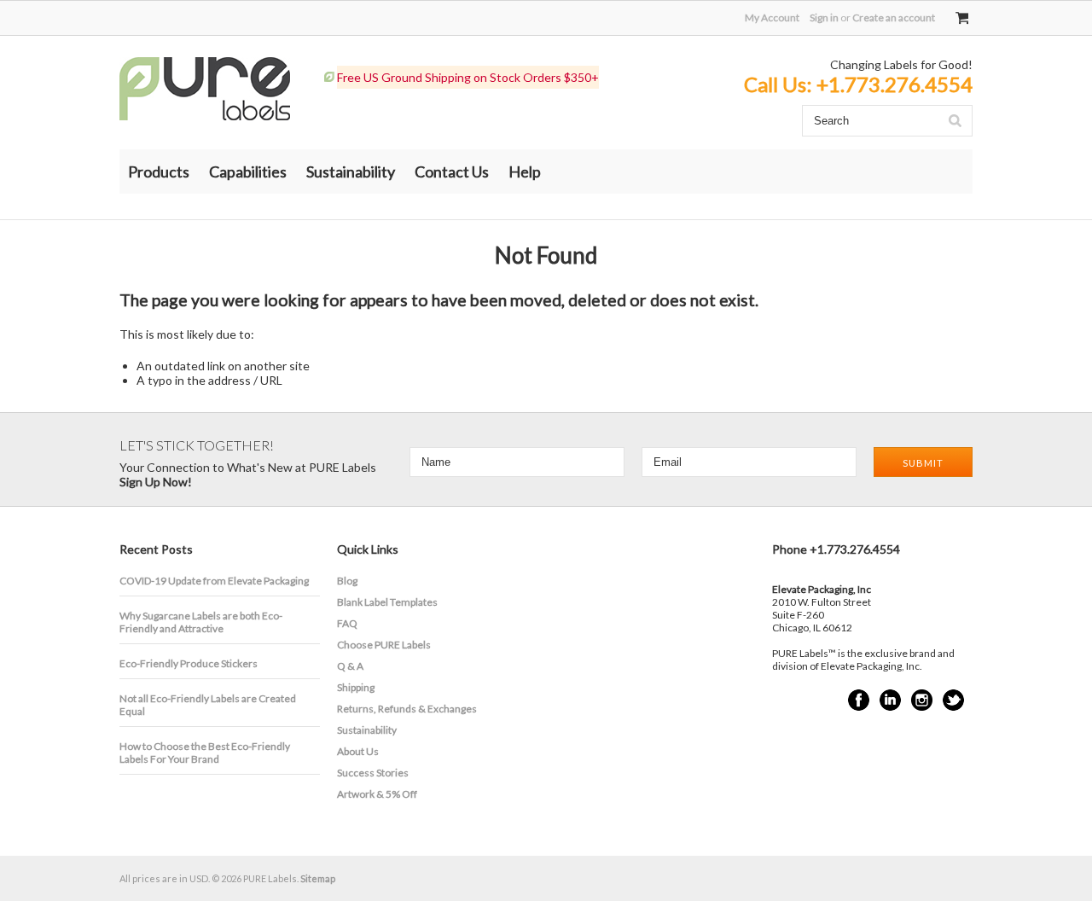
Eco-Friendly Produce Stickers (188, 663)
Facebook (858, 700)
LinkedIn (890, 700)
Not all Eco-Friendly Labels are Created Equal (207, 705)
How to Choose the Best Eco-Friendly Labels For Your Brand (204, 752)
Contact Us (452, 171)
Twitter (953, 700)
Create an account (893, 17)
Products (158, 171)
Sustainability (350, 171)
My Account (772, 17)
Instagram (921, 700)
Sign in (824, 17)
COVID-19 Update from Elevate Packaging (214, 580)
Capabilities (248, 171)
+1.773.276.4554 (894, 84)
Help (524, 171)
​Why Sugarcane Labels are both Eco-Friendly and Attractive (200, 622)
